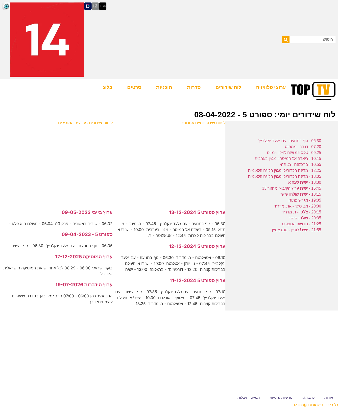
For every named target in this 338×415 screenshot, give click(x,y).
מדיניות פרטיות (281, 397)
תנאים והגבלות (249, 397)
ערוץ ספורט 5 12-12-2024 (197, 246)
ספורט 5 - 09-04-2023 (87, 234)
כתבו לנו (308, 397)
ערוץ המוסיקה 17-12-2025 (84, 256)
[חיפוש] (286, 39)
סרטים (134, 87)
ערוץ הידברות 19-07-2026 (84, 284)
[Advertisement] (169, 164)
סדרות (194, 87)
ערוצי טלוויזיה (271, 87)
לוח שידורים (228, 87)
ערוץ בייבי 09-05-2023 (87, 212)
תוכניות (164, 87)
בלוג (107, 87)
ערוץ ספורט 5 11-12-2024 (197, 280)
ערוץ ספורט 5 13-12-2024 (197, 212)
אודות (328, 397)
